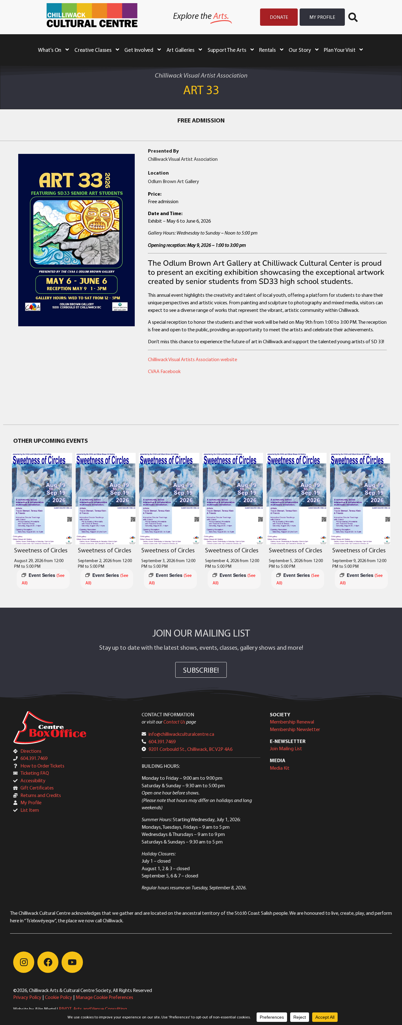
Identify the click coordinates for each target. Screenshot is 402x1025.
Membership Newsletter (295, 729)
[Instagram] (23, 962)
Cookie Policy (58, 997)
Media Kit (280, 768)
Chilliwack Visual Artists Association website (192, 359)
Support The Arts (227, 49)
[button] (353, 17)
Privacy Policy (27, 997)
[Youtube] (72, 962)
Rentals (267, 49)
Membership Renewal (292, 722)
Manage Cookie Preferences (104, 997)
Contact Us (174, 722)
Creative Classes (92, 49)
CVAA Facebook (164, 371)
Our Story (300, 49)
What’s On (49, 49)
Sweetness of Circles (41, 550)
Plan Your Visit (339, 49)
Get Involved (138, 49)
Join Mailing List (286, 748)
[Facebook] (47, 962)
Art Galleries (180, 49)
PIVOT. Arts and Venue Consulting (93, 1009)
